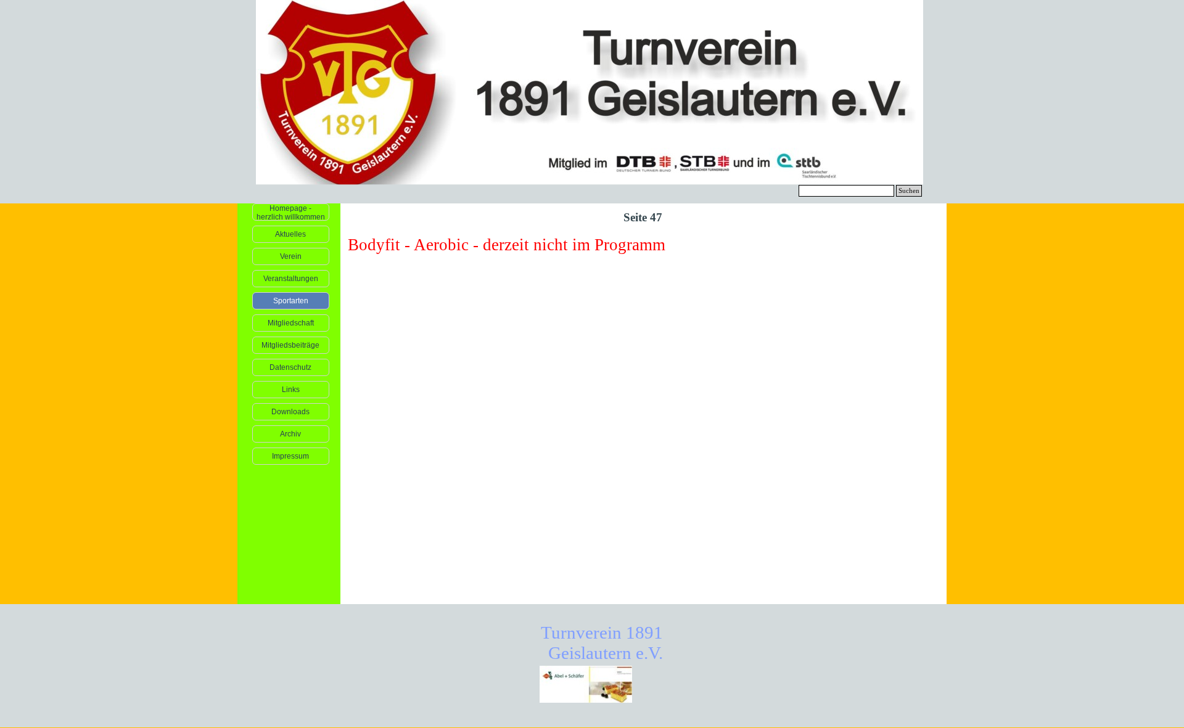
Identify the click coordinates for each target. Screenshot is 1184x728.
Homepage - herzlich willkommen (291, 212)
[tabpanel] (644, 244)
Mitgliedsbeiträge (290, 345)
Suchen (908, 190)
